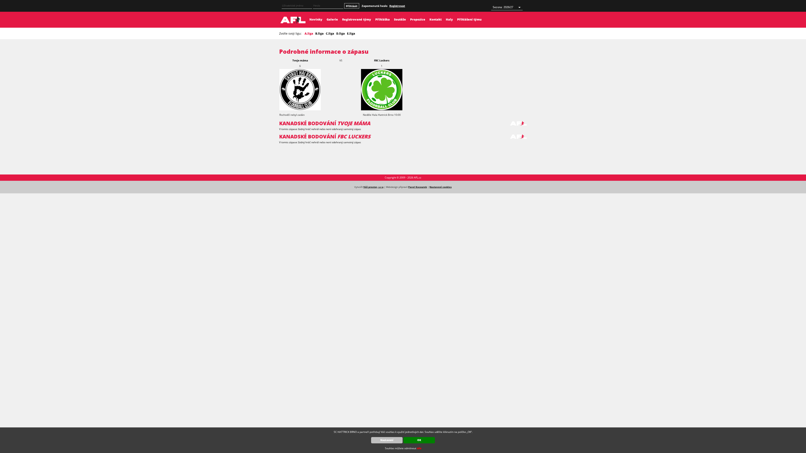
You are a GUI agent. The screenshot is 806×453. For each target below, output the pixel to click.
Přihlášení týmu (469, 19)
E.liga (351, 33)
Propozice (417, 19)
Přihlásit (351, 6)
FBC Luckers (381, 60)
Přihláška (382, 19)
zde (419, 448)
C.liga (330, 33)
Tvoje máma (300, 60)
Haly (449, 19)
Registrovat (397, 6)
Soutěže (400, 19)
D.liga (340, 33)
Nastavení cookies (440, 187)
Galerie (332, 19)
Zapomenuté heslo (374, 6)
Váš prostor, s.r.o (373, 187)
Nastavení (386, 440)
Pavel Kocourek (417, 187)
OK (419, 440)
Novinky (315, 19)
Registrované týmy (356, 19)
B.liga (319, 33)
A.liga (309, 33)
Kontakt (435, 19)
